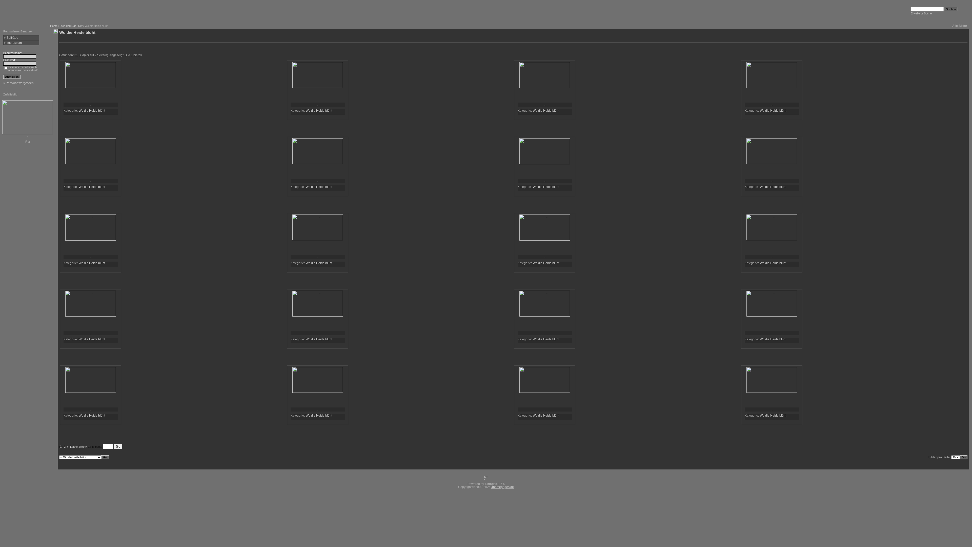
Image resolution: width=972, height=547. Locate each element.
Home (53, 25)
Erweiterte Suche (921, 13)
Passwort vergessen (20, 83)
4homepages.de (502, 487)
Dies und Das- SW (71, 25)
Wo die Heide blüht (92, 110)
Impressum (14, 42)
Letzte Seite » (78, 446)
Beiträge (12, 37)
